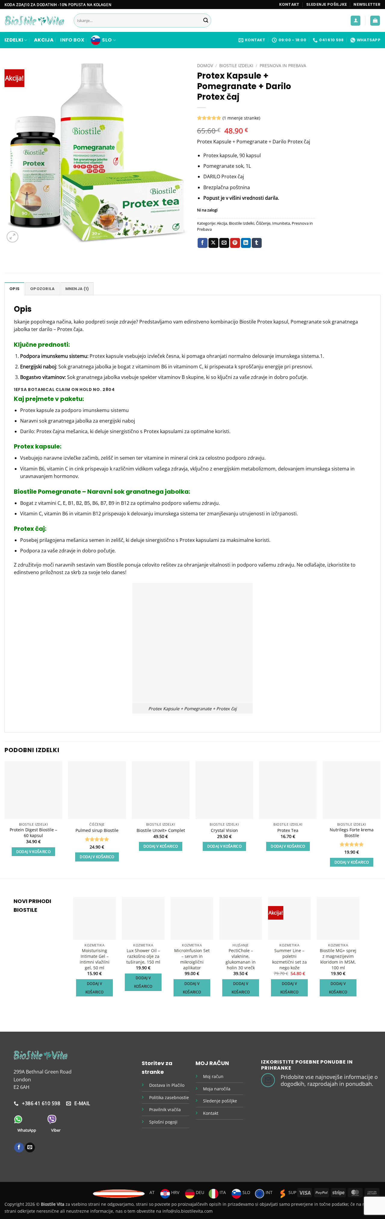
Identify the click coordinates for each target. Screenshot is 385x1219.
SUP (291, 1192)
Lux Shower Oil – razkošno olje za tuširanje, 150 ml (143, 956)
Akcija (44, 39)
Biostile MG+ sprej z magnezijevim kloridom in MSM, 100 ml (338, 959)
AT (152, 1192)
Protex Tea (287, 830)
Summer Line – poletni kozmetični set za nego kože (289, 959)
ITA (222, 1192)
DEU (199, 1192)
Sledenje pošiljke (326, 4)
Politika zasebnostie (169, 1097)
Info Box (72, 39)
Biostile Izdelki (236, 65)
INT (268, 1192)
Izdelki (14, 39)
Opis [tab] (14, 288)
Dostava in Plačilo (166, 1085)
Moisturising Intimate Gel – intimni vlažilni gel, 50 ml (94, 959)
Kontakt (289, 4)
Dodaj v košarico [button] (33, 851)
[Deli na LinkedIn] (246, 243)
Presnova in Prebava (283, 65)
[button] (366, 4)
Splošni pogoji (163, 1122)
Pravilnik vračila (165, 1109)
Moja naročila (216, 1089)
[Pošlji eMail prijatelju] (224, 243)
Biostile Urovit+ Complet (161, 830)
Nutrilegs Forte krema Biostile (352, 832)
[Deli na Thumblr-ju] (257, 243)
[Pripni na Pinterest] (235, 243)
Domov (205, 65)
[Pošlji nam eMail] (30, 1147)
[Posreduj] (206, 21)
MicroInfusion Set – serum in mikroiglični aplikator (192, 959)
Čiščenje (263, 223)
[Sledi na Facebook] (19, 1147)
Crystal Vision (224, 830)
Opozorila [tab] (42, 288)
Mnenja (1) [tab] (77, 288)
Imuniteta (281, 223)
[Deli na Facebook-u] (203, 243)
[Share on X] (213, 243)
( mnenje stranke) (241, 117)
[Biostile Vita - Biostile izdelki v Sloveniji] (35, 21)
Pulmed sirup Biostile (97, 830)
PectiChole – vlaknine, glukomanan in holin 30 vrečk (241, 959)
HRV (174, 1192)
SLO (107, 39)
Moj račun (213, 1076)
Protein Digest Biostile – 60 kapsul (33, 832)
